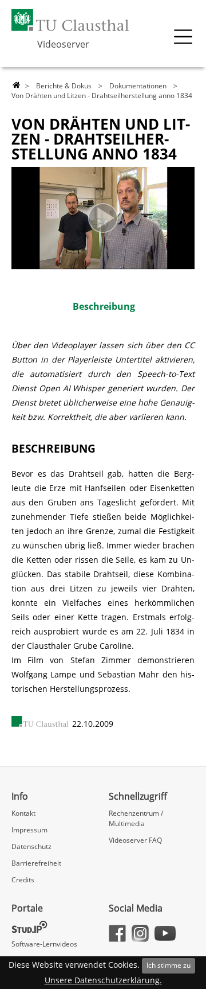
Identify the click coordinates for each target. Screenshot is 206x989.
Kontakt (23, 813)
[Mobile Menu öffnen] (183, 37)
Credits (22, 880)
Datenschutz (31, 846)
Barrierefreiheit (36, 863)
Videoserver (63, 44)
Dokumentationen (138, 86)
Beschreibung (104, 306)
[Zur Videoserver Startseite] (16, 85)
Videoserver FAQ (135, 840)
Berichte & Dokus (64, 86)
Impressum (29, 830)
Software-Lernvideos (44, 944)
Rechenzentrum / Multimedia (136, 818)
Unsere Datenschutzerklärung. (103, 980)
